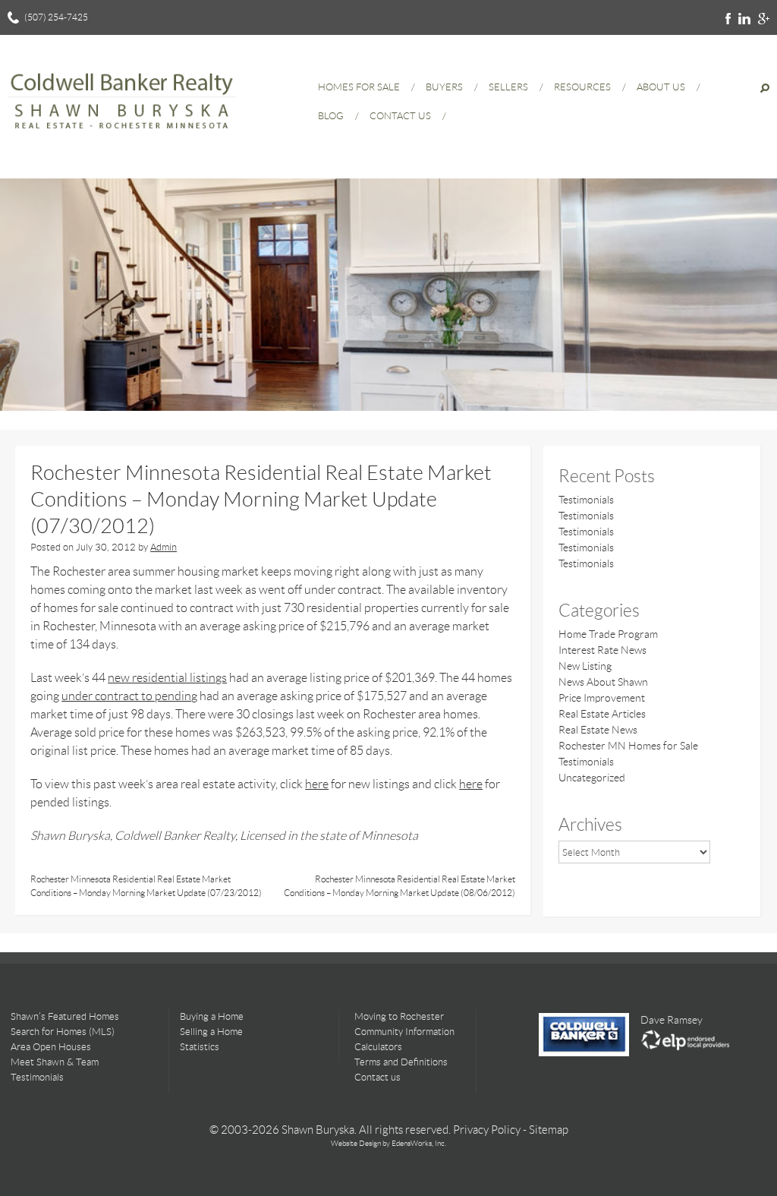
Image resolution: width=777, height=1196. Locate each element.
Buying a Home (212, 1016)
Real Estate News (597, 730)
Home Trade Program (608, 634)
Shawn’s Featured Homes (65, 1016)
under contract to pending (129, 696)
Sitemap (548, 1130)
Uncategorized (591, 778)
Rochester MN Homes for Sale (628, 746)
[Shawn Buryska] (122, 135)
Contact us (377, 1077)
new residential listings (167, 677)
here (317, 784)
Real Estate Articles (602, 714)
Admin (163, 547)
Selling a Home (211, 1031)
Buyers (444, 87)
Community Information (404, 1031)
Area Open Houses (51, 1046)
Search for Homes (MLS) (63, 1031)
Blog (331, 115)
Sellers (508, 87)
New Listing (585, 666)
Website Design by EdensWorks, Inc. (388, 1143)
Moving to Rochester (399, 1016)
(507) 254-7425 (56, 17)
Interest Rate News (602, 650)
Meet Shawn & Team (55, 1062)
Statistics (199, 1046)
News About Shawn (603, 682)
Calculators (378, 1046)
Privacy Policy (487, 1130)
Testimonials (586, 500)
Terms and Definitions (401, 1062)
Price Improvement (601, 698)
